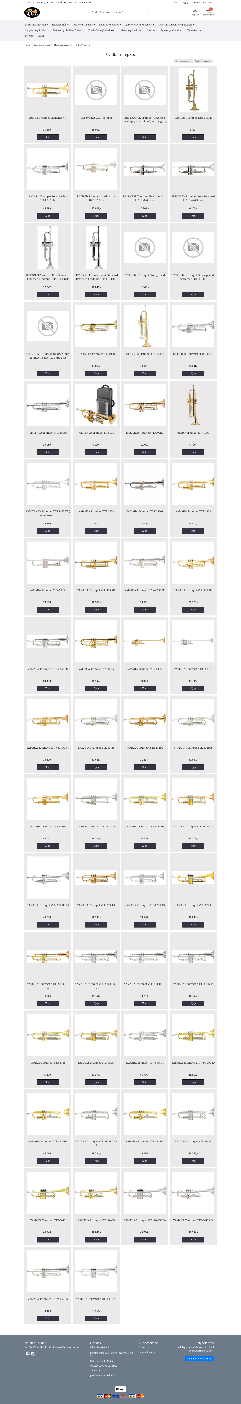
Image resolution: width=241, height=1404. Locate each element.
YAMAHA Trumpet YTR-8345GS (145, 1062)
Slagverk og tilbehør (36, 30)
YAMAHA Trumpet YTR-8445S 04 (193, 1220)
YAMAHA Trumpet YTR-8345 (47, 1062)
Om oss (196, 2)
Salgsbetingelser (147, 1352)
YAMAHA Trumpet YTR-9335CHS (48, 1298)
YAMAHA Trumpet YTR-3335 (193, 511)
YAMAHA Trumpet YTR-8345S (193, 1141)
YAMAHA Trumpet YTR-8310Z (47, 826)
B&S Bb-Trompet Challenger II (47, 117)
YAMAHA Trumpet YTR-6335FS (193, 669)
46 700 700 (99, 1370)
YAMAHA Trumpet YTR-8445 (47, 1220)
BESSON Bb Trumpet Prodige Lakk (145, 275)
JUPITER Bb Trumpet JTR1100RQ (144, 353)
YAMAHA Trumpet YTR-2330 (96, 511)
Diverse (151, 30)
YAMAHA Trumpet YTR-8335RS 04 (145, 984)
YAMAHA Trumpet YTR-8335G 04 (193, 826)
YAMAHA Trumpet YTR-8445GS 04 (145, 1220)
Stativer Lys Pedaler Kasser (68, 30)
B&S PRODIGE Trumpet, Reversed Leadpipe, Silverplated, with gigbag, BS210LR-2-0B (145, 121)
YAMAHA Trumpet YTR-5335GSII (48, 669)
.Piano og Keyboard (109, 24)
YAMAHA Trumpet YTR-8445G (96, 1220)
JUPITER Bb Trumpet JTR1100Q (96, 353)
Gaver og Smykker (131, 30)
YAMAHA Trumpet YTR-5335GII (193, 590)
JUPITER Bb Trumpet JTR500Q (96, 432)
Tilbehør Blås (59, 24)
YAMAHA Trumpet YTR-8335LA (96, 905)
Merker (29, 36)
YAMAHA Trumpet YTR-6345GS (193, 747)
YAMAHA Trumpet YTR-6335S (96, 747)
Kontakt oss (209, 2)
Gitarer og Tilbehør (82, 24)
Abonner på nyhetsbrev (199, 1358)
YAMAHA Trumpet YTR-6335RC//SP (48, 747)
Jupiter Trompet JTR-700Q (193, 432)
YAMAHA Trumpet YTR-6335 (96, 669)
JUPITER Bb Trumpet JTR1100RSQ (193, 353)
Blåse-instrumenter (36, 24)
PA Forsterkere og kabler (138, 24)
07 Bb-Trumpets (82, 45)
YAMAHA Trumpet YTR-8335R (193, 905)
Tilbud (175, 2)
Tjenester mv (194, 30)
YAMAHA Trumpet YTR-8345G (96, 1062)
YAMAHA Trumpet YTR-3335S (48, 590)
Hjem (28, 45)
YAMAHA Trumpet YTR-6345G (144, 747)
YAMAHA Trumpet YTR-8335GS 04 (48, 905)
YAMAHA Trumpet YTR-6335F (144, 669)
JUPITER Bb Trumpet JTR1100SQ (47, 432)
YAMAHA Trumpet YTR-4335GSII (145, 590)
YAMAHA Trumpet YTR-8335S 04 (193, 984)
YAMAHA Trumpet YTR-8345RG (48, 1141)
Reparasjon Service (171, 30)
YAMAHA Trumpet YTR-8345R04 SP (193, 1062)
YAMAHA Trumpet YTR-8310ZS (96, 826)
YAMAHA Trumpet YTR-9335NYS (96, 1298)
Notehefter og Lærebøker (102, 30)
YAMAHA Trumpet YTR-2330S (144, 511)
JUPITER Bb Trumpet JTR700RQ (144, 432)
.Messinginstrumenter (62, 45)
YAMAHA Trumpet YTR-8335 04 (144, 826)
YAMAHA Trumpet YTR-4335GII (96, 590)
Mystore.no (73, 1347)
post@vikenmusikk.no (102, 1375)
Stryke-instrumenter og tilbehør (175, 24)
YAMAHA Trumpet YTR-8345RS (145, 1141)
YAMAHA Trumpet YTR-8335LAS (145, 905)
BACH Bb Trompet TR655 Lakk (193, 117)
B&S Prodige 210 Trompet (96, 117)
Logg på (185, 2)
